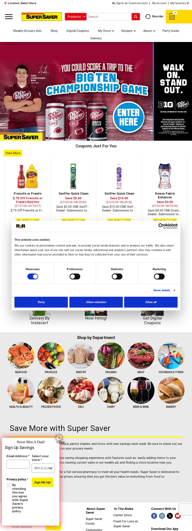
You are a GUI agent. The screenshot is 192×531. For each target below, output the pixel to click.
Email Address (18, 456)
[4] (88, 137)
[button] (27, 176)
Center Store (122, 515)
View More (12, 153)
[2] (80, 137)
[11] (115, 137)
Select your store (40, 458)
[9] (107, 137)
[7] (100, 137)
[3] (84, 137)
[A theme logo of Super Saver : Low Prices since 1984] (42, 16)
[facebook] (154, 517)
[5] (92, 137)
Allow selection (96, 302)
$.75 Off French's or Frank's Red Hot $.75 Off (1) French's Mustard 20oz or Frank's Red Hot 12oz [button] (27, 210)
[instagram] (162, 517)
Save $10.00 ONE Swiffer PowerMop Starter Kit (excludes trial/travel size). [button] (119, 206)
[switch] (75, 276)
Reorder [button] (158, 16)
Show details (161, 290)
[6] (96, 137)
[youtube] (178, 517)
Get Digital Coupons (152, 320)
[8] (104, 137)
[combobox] (75, 16)
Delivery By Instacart (39, 320)
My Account (159, 3)
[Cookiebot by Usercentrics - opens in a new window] (161, 226)
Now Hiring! (96, 318)
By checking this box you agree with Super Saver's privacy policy (20, 498)
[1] (76, 137)
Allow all (151, 302)
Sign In (120, 3)
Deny (41, 302)
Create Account (138, 3)
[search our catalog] (136, 16)
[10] (111, 137)
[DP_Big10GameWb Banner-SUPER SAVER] (96, 91)
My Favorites (178, 3)
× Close (59, 438)
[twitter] (170, 517)
